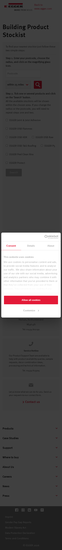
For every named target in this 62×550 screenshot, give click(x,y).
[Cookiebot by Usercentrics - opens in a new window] (44, 237)
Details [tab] (31, 245)
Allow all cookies (31, 300)
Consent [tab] (11, 245)
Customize (29, 310)
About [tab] (50, 245)
